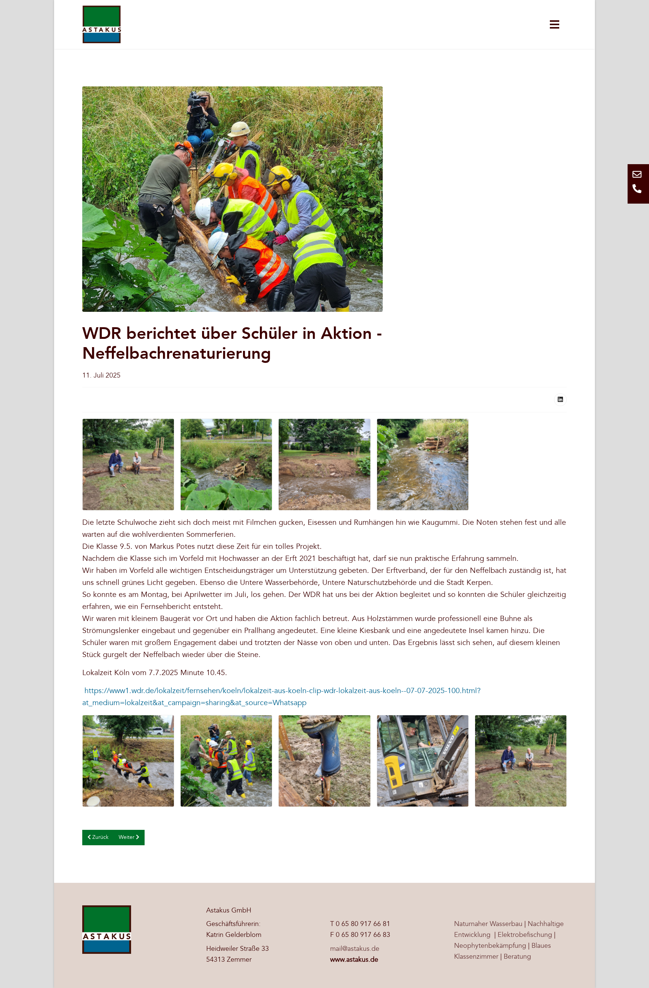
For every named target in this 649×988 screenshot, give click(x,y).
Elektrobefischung (525, 934)
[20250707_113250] (226, 761)
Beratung (517, 956)
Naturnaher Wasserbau (488, 924)
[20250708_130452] (422, 464)
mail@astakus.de (354, 948)
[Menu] (554, 24)
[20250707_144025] (324, 761)
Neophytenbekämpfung (490, 945)
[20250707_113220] (128, 761)
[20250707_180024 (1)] (324, 464)
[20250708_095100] (226, 464)
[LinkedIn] (560, 399)
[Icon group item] (638, 176)
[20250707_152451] (422, 761)
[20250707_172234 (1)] (128, 464)
